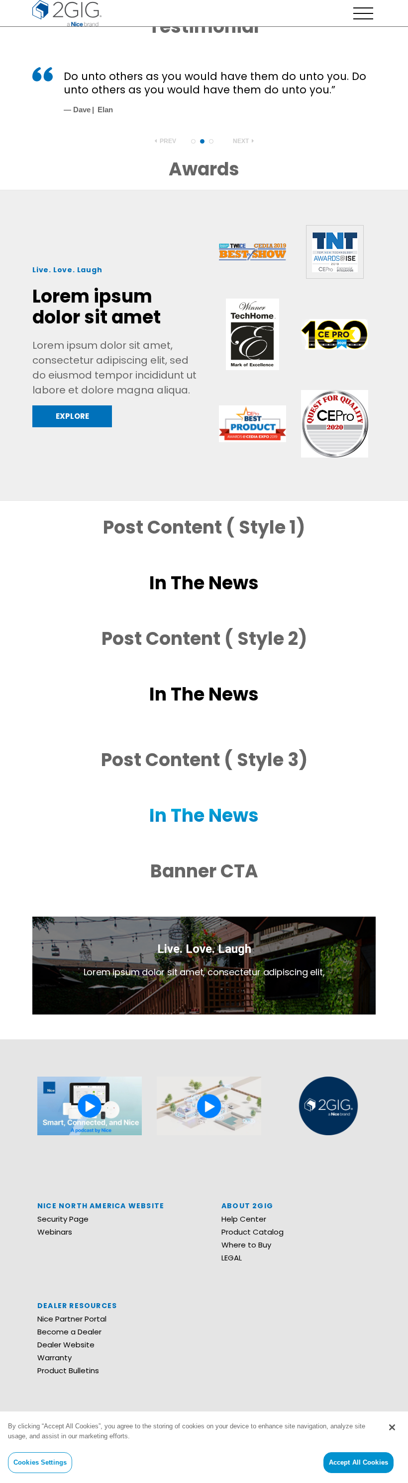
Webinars (54, 1232)
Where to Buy (246, 1245)
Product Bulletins (68, 1370)
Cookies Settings (40, 1462)
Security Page (63, 1219)
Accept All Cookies (358, 1462)
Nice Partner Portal (71, 1319)
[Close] (392, 1427)
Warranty (54, 1357)
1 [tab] (193, 141)
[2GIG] (67, 12)
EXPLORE (72, 416)
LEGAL (231, 1257)
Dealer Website (66, 1344)
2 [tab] (202, 141)
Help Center (243, 1219)
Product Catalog (252, 1232)
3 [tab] (211, 141)
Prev (167, 141)
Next (241, 141)
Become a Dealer (69, 1332)
